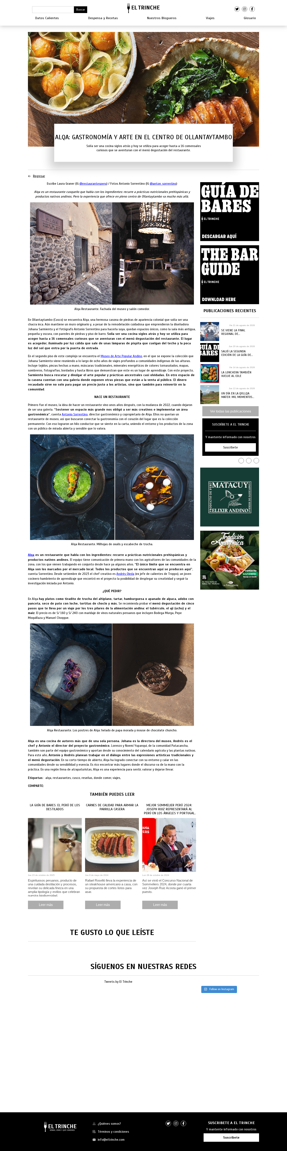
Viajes (210, 18)
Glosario (250, 18)
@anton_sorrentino (163, 184)
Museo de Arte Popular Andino (121, 356)
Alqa (31, 555)
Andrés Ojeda (125, 574)
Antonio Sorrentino (75, 414)
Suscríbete (231, 1137)
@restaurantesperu (93, 184)
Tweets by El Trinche (118, 982)
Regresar (39, 176)
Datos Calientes (47, 18)
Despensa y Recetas (103, 18)
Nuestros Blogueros (161, 18)
